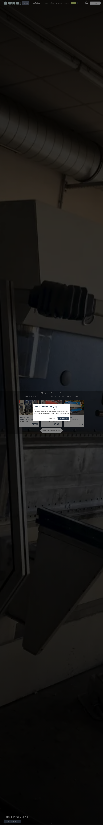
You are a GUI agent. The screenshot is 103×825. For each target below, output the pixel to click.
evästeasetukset (51, 418)
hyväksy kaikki (63, 418)
